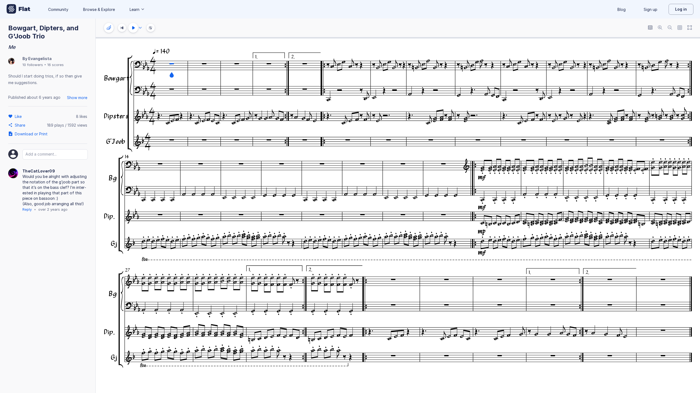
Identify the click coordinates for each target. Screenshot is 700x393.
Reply (27, 209)
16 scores (55, 64)
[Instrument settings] (109, 28)
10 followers (32, 64)
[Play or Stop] (133, 28)
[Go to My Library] (18, 9)
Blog (621, 9)
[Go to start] (122, 28)
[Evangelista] (11, 61)
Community (58, 9)
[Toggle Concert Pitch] (650, 28)
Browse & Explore (99, 9)
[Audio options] (140, 28)
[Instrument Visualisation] (151, 28)
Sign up (650, 9)
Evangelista (40, 58)
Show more (77, 97)
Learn (134, 9)
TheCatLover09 (38, 171)
